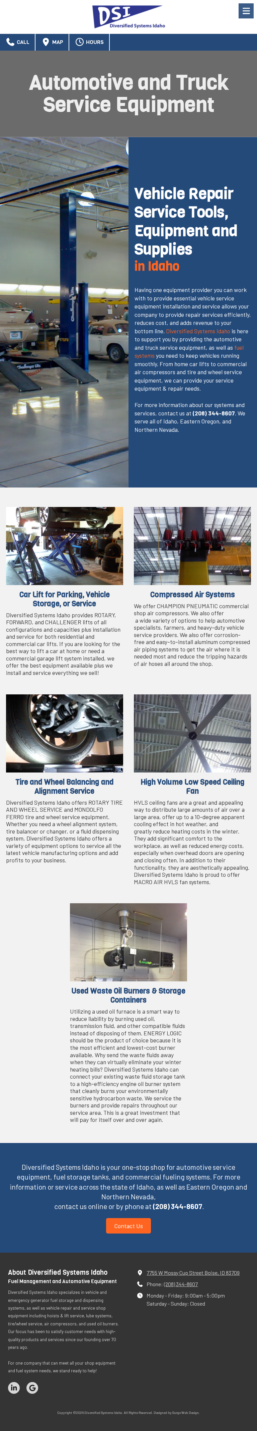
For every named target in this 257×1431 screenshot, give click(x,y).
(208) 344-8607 (181, 1284)
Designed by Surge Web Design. (177, 1413)
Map (57, 42)
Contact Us (128, 1225)
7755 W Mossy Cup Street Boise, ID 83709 (193, 1272)
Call (22, 42)
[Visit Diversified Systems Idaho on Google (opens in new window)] (32, 1388)
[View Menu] (246, 10)
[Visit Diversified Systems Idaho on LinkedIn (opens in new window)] (14, 1388)
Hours (94, 42)
